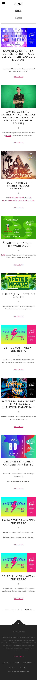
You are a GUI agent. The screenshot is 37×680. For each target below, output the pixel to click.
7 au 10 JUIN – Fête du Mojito (18, 295)
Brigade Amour (19, 656)
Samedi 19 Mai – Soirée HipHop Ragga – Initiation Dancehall (18, 404)
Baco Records (19, 198)
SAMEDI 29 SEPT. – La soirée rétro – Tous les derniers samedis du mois (18, 55)
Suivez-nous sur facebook (18, 672)
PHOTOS (12, 667)
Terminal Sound (23, 200)
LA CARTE (16, 663)
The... (33, 200)
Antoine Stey (12, 200)
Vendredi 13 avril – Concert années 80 (18, 463)
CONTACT (23, 667)
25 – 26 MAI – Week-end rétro (18, 349)
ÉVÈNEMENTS (28, 663)
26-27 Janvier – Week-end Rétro (18, 578)
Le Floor (8, 135)
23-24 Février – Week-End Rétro (18, 522)
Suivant (28, 610)
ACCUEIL (5, 663)
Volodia (11, 198)
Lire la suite (18, 76)
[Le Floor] (18, 4)
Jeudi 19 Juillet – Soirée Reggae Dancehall (18, 185)
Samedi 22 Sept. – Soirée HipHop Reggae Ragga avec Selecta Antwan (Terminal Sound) (18, 117)
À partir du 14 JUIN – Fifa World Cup (18, 244)
